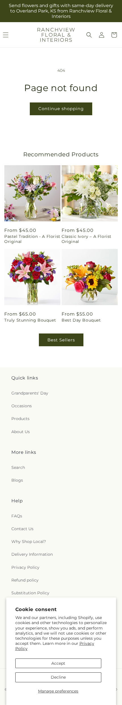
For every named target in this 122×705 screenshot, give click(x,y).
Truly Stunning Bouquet (30, 320)
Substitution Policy (30, 592)
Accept (58, 663)
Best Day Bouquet (81, 320)
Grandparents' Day (29, 393)
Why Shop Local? (28, 541)
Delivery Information (32, 554)
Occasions (21, 405)
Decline (58, 677)
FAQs (16, 516)
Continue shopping (61, 108)
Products (20, 418)
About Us (20, 431)
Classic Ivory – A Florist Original (87, 239)
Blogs (17, 480)
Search (18, 467)
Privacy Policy (25, 567)
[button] (89, 35)
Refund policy (25, 580)
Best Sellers (61, 340)
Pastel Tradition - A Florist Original (32, 239)
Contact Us (22, 528)
